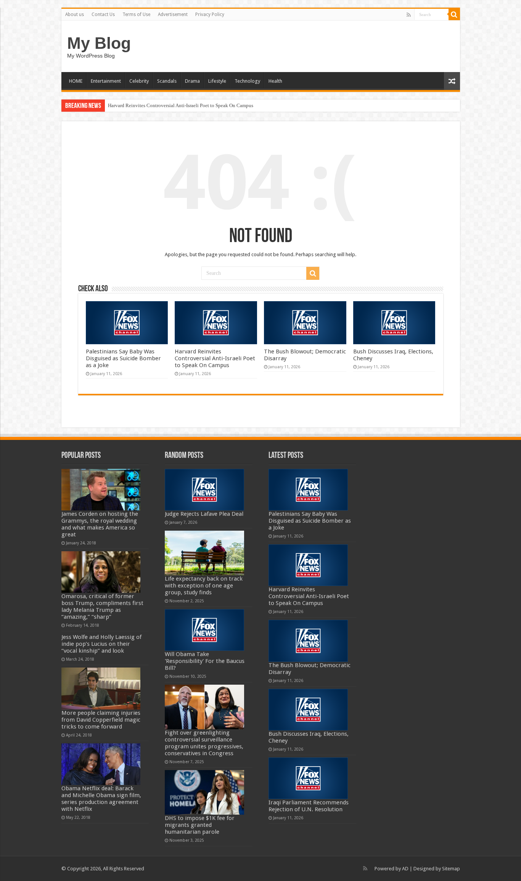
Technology (247, 81)
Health (275, 81)
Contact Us (103, 14)
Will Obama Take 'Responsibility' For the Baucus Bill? (204, 661)
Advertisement (173, 14)
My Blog (99, 43)
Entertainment (106, 81)
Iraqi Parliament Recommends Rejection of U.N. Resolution (309, 806)
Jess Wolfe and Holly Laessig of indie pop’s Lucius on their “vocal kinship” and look (101, 644)
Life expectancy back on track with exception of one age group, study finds (204, 585)
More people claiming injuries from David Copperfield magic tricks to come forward (100, 719)
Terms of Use (136, 14)
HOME (75, 81)
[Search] (454, 14)
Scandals (167, 81)
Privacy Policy (209, 14)
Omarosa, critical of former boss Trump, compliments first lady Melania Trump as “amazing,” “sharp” (102, 606)
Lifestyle (217, 81)
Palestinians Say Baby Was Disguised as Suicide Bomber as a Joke (123, 358)
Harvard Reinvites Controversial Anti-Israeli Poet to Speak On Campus (180, 105)
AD (405, 868)
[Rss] (409, 14)
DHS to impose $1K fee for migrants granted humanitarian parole (200, 825)
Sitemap (451, 868)
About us (74, 14)
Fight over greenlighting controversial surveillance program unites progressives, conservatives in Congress (204, 743)
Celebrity (139, 81)
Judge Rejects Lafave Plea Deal (204, 513)
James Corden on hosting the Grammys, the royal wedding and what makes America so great (99, 524)
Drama (192, 81)
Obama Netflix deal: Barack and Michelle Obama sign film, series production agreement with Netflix (101, 798)
